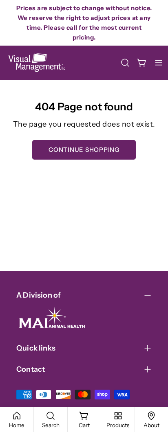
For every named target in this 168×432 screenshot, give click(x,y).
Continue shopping (84, 150)
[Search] (125, 63)
